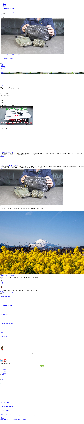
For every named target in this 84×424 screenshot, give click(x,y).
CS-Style (1, 420)
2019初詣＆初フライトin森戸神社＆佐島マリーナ (6, 414)
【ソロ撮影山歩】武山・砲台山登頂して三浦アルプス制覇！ (8, 8)
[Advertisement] (19, 79)
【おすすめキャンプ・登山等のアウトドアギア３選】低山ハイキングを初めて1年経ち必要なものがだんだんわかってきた (14, 54)
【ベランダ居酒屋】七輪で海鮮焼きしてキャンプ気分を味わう (7, 323)
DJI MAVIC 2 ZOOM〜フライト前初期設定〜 (5, 402)
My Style (2, 368)
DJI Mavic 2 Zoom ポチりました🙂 (4, 314)
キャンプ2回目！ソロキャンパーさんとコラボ (5, 296)
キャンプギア (4, 69)
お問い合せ (2, 417)
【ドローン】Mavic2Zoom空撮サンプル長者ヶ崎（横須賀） (7, 406)
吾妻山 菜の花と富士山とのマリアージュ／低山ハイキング (7, 275)
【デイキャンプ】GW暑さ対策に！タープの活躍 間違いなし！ (9, 12)
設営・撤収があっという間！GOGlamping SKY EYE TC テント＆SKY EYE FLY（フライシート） (11, 165)
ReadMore (1, 155)
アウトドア (2, 68)
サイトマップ (2, 418)
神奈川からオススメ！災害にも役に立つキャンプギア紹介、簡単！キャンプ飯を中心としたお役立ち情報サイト (13, 419)
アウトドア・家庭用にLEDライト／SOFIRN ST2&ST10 (8, 58)
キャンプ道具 (6, 292)
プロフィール (2, 70)
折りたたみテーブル (11, 292)
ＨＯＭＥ (2, 65)
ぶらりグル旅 (4, 67)
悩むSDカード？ (2, 332)
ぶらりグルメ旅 (4, 371)
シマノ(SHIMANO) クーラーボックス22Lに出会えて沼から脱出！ (7, 305)
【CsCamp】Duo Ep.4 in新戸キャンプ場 (5, 410)
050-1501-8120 (1, 64)
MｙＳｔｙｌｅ (3, 66)
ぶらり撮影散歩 (4, 369)
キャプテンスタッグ (2, 292)
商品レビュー (4, 291)
